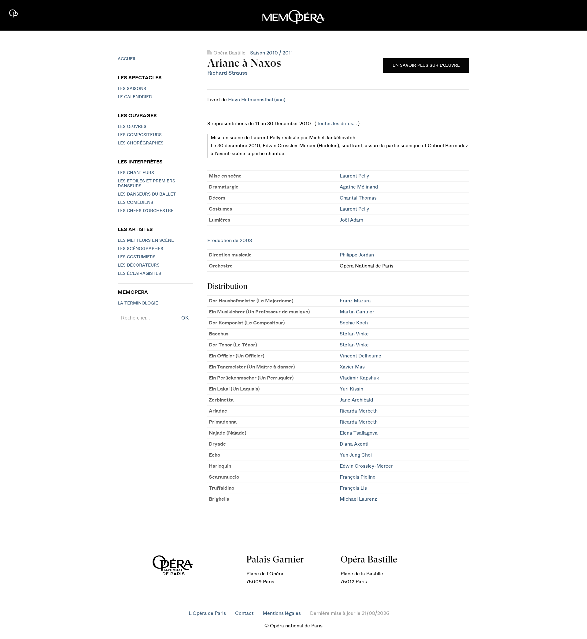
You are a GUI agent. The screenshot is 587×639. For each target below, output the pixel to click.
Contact (244, 613)
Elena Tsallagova (359, 433)
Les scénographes (140, 249)
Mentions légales (282, 613)
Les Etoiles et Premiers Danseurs (146, 183)
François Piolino (357, 477)
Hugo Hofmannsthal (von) (256, 99)
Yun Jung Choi (356, 455)
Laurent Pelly (354, 176)
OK (185, 318)
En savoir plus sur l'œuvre (426, 65)
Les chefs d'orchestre (146, 211)
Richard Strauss (227, 73)
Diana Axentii (355, 444)
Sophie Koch (354, 322)
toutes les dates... (337, 123)
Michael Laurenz (358, 499)
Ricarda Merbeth (359, 411)
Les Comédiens (135, 202)
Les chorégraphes (141, 143)
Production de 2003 (229, 240)
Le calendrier (135, 97)
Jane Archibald (356, 400)
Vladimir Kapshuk (359, 378)
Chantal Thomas (358, 198)
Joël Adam (351, 220)
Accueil (127, 59)
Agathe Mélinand (359, 187)
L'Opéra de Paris (207, 613)
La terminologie (138, 303)
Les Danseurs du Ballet (147, 194)
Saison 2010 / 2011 (271, 52)
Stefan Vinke (354, 333)
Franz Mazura (355, 300)
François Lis (353, 488)
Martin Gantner (357, 311)
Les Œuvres (132, 127)
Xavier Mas (352, 366)
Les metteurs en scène (146, 240)
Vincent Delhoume (360, 355)
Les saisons (132, 89)
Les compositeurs (140, 135)
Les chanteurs (136, 173)
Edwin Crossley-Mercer (366, 466)
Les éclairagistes (139, 273)
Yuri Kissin (351, 389)
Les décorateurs (139, 265)
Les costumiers (137, 257)
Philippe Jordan (357, 254)
